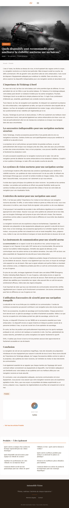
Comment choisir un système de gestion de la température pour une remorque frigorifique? (50, 468)
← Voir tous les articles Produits (13, 425)
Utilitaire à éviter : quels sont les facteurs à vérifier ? (50, 448)
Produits (6, 44)
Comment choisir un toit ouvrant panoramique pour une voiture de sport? (16, 467)
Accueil (5, 63)
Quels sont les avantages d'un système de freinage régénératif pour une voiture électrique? (17, 449)
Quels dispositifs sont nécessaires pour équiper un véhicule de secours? (16, 455)
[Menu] (38, 3)
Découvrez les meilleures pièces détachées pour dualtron (50, 461)
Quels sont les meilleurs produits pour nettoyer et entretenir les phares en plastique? (49, 455)
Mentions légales (31, 497)
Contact (40, 497)
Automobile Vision (34, 485)
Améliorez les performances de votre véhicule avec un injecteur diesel (15, 461)
